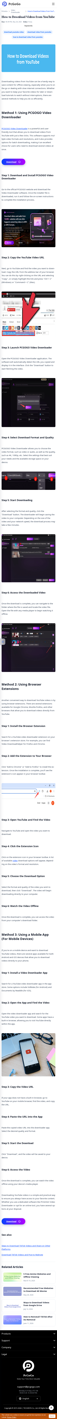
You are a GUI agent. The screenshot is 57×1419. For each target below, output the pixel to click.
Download (11, 162)
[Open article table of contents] (2, 642)
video (15, 860)
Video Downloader (15, 11)
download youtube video (14, 32)
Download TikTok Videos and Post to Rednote (22, 1254)
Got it (52, 1416)
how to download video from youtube (28, 37)
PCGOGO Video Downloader (15, 128)
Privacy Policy (11, 1417)
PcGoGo (5, 11)
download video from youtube (39, 32)
